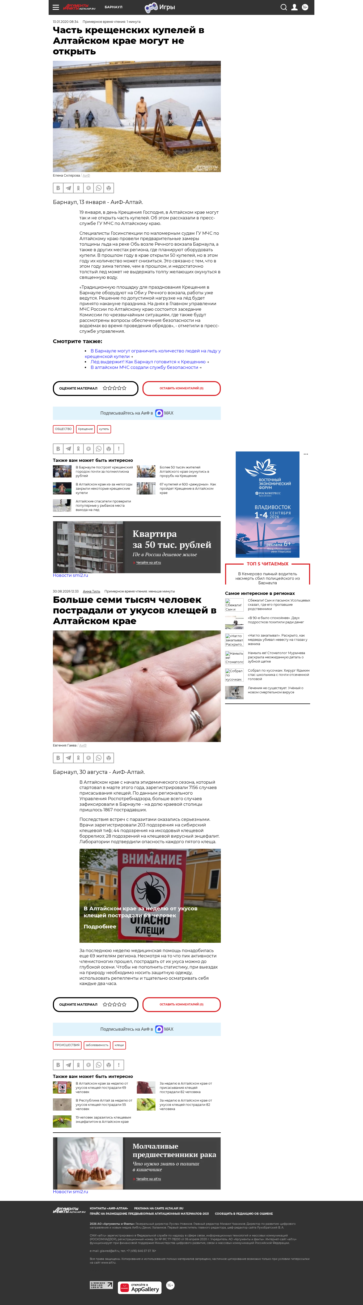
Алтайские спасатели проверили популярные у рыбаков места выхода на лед (103, 505)
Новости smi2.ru (70, 575)
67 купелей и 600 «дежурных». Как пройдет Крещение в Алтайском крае (188, 488)
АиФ (86, 175)
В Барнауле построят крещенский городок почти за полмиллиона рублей (104, 471)
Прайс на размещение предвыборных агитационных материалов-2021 (149, 1214)
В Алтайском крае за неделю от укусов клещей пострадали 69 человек (140, 912)
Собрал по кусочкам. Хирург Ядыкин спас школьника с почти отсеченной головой (279, 674)
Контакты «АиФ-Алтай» (109, 1208)
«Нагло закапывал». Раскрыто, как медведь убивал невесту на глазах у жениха (277, 639)
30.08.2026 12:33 (66, 591)
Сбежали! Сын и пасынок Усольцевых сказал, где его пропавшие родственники (279, 604)
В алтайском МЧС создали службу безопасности (144, 367)
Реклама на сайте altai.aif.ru (158, 1208)
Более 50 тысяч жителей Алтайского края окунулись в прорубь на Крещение (184, 471)
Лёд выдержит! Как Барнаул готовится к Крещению (148, 361)
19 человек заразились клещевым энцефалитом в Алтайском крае (103, 1119)
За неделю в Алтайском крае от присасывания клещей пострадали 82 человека (186, 1087)
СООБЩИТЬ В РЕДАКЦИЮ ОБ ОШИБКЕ (244, 1214)
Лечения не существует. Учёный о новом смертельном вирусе (275, 690)
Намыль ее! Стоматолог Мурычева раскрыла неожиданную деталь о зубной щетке (276, 657)
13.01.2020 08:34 (65, 22)
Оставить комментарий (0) (182, 388)
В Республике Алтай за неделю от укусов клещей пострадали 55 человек (104, 1104)
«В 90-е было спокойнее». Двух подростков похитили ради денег (276, 620)
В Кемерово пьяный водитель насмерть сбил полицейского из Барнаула (267, 578)
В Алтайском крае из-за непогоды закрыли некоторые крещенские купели (104, 488)
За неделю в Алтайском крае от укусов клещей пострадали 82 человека (186, 1104)
